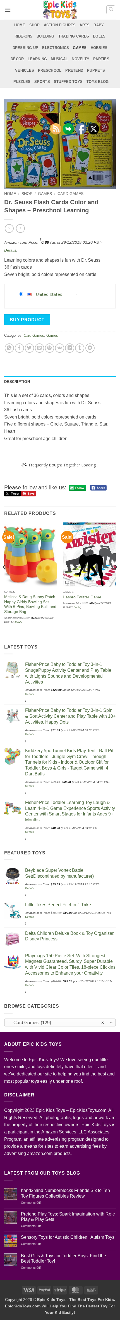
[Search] (110, 9)
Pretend (74, 70)
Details (10, 250)
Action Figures (60, 25)
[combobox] (60, 1022)
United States (49, 294)
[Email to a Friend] (39, 348)
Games (80, 48)
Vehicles (24, 70)
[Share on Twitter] (29, 348)
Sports (42, 82)
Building (45, 36)
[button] (7, 10)
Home (19, 25)
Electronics (55, 48)
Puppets (96, 70)
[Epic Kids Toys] (60, 10)
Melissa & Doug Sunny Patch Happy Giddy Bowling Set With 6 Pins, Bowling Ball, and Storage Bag (30, 604)
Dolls (99, 36)
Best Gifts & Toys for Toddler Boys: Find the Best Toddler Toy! (63, 1258)
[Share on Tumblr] (79, 348)
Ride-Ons (24, 36)
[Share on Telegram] (90, 348)
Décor (17, 59)
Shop (34, 25)
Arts (85, 25)
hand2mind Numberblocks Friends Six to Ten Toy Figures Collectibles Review (65, 1193)
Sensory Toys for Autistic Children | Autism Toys (67, 1237)
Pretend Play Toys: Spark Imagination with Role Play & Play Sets (68, 1217)
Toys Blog (98, 82)
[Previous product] (20, 228)
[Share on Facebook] (19, 348)
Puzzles (22, 82)
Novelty (80, 59)
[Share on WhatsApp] (9, 348)
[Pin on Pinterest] (49, 348)
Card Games (70, 194)
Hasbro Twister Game (82, 597)
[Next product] (9, 228)
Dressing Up (26, 48)
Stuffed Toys (68, 82)
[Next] (115, 578)
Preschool (49, 70)
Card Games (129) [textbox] (57, 1022)
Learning (37, 59)
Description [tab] (17, 382)
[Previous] (4, 578)
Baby (98, 25)
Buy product (27, 319)
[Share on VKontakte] (59, 348)
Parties (101, 59)
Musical (59, 59)
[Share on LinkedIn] (69, 348)
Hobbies (99, 48)
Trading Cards (73, 36)
